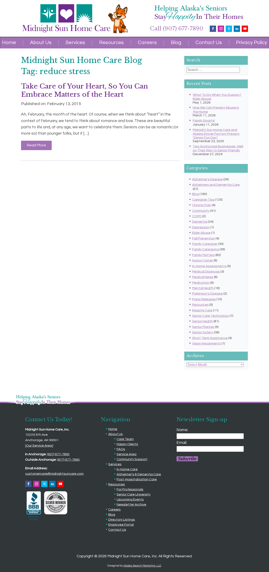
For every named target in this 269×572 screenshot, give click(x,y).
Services (75, 42)
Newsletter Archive (131, 504)
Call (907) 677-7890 (176, 28)
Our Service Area (39, 445)
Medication (201, 282)
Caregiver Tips (203, 199)
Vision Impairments (206, 343)
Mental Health (203, 288)
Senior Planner (203, 327)
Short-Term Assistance (210, 338)
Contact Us (208, 42)
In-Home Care (127, 469)
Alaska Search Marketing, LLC (142, 565)
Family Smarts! (204, 120)
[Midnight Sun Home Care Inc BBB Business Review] (33, 520)
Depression (201, 227)
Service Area (126, 454)
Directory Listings (121, 519)
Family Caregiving (205, 249)
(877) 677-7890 (68, 459)
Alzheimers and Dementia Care (216, 184)
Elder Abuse (201, 232)
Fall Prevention (203, 238)
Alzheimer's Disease (207, 179)
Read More (36, 145)
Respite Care (202, 310)
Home (112, 429)
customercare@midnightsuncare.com (54, 473)
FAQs (121, 449)
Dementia (199, 221)
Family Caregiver (205, 244)
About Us (40, 42)
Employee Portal (121, 524)
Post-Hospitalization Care (137, 479)
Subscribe (187, 458)
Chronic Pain (201, 205)
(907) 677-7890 (58, 454)
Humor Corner (202, 260)
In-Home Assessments (209, 266)
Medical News (202, 277)
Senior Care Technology (210, 315)
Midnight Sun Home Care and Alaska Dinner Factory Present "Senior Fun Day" (216, 133)
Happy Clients (127, 444)
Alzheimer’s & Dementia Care (139, 474)
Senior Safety (202, 332)
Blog (176, 42)
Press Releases (204, 299)
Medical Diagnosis (206, 271)
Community (201, 210)
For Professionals (130, 489)
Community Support (132, 459)
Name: (182, 430)
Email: (182, 443)
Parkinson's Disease (207, 293)
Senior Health (202, 321)
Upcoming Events (130, 499)
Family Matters (203, 255)
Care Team (125, 439)
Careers (147, 42)
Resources (111, 42)
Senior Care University (133, 494)
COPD (197, 216)
